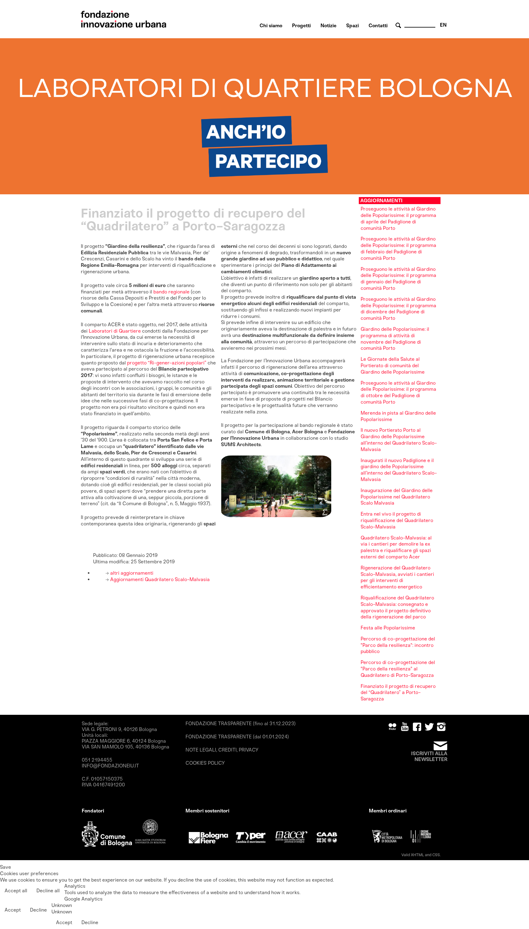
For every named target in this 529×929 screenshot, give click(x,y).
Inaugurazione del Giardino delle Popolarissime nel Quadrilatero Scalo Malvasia (397, 496)
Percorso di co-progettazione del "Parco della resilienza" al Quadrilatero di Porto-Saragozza (398, 668)
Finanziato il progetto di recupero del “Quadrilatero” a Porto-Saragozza (398, 692)
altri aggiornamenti (131, 573)
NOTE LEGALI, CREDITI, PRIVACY (222, 750)
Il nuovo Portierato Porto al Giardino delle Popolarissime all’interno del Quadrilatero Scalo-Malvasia (399, 439)
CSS (436, 855)
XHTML (417, 855)
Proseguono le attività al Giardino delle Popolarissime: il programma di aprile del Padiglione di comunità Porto (398, 218)
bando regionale (171, 292)
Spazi (352, 25)
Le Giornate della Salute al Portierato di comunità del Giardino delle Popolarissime (393, 365)
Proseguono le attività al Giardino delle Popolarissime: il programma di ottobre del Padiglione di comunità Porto (398, 392)
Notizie (328, 25)
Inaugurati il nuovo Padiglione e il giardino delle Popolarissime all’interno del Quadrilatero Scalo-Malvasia (399, 469)
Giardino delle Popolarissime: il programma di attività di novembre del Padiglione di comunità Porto (395, 338)
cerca (399, 25)
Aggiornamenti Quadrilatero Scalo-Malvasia (159, 579)
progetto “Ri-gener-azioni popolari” (167, 363)
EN (443, 25)
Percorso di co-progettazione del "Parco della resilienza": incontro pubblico (398, 645)
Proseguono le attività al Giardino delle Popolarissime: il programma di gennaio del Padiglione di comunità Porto (398, 278)
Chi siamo (271, 25)
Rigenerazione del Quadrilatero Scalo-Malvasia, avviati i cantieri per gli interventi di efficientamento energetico (397, 577)
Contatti (378, 25)
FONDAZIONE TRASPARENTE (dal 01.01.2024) (237, 737)
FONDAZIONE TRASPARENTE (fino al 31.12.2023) (241, 723)
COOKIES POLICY (205, 763)
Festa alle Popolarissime (388, 628)
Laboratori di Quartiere (115, 331)
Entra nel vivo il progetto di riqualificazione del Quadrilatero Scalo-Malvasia (397, 520)
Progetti (301, 25)
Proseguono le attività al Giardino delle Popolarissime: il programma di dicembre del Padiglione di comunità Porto (398, 308)
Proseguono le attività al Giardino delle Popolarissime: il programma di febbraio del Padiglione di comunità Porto (398, 248)
